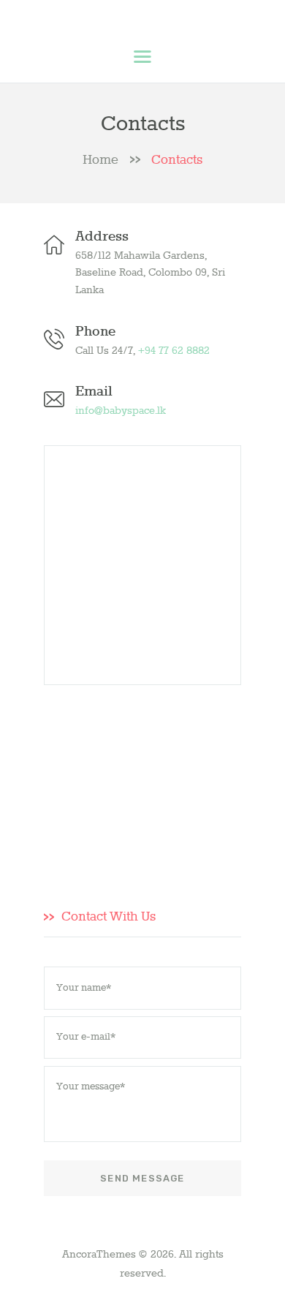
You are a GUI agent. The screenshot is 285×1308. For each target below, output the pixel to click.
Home (100, 160)
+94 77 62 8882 (174, 351)
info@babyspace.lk (120, 410)
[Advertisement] (142, 783)
